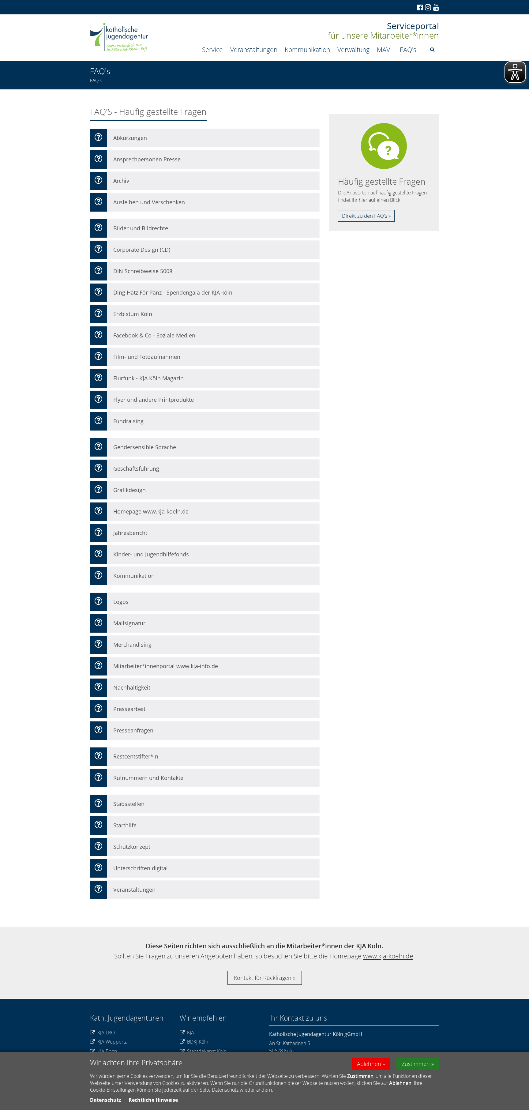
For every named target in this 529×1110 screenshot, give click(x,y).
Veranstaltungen (253, 49)
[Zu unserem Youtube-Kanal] (435, 7)
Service (212, 49)
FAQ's (408, 49)
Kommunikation (307, 49)
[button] (432, 49)
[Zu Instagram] (427, 7)
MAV (383, 49)
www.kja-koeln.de (388, 956)
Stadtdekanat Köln (207, 1051)
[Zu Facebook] (419, 7)
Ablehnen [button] (369, 1063)
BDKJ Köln (197, 1041)
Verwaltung (353, 49)
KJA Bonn (107, 1051)
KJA (190, 1032)
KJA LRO (106, 1032)
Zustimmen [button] (416, 1063)
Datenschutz (105, 1100)
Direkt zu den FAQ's (364, 215)
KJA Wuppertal (113, 1041)
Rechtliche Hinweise (153, 1100)
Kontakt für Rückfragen (262, 977)
